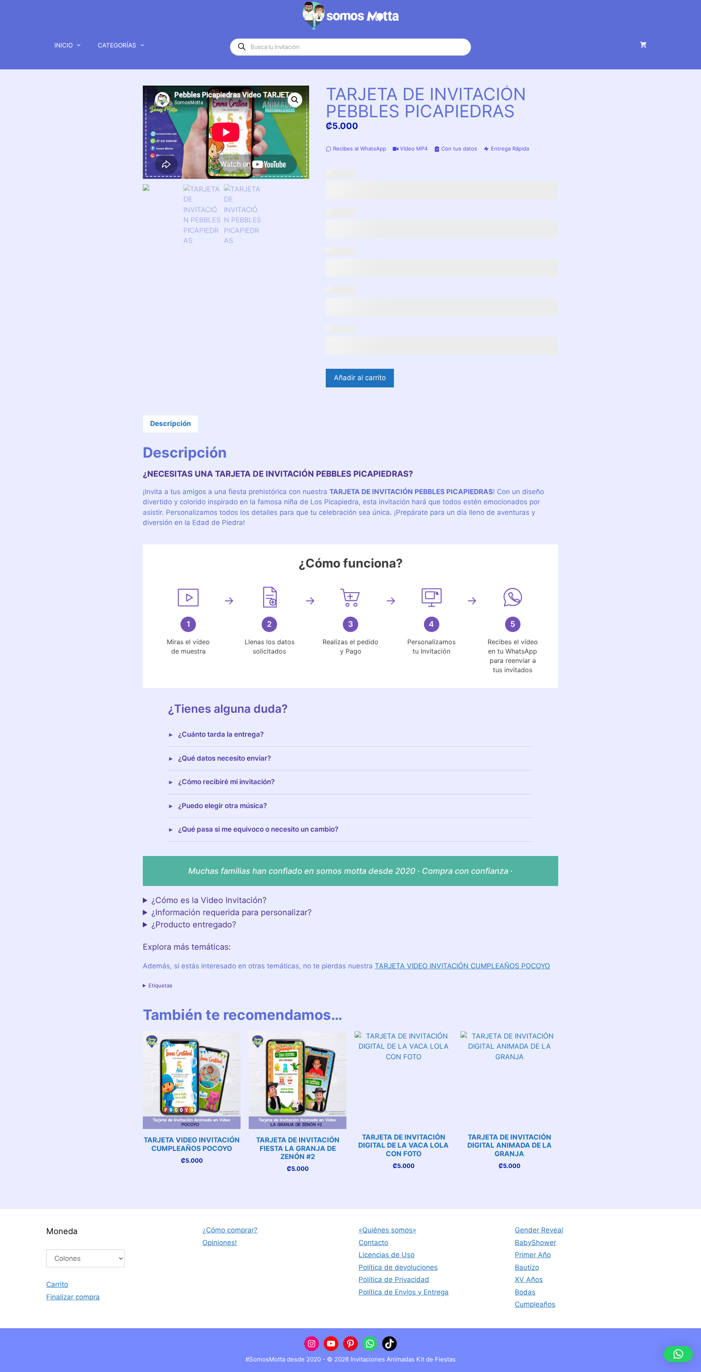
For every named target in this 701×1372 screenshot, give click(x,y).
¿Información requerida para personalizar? (231, 912)
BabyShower (535, 1243)
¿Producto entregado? (193, 924)
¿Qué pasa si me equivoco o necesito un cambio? (258, 829)
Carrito (57, 1284)
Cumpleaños (535, 1304)
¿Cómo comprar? (230, 1230)
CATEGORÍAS (117, 45)
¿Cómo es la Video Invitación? (209, 900)
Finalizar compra (73, 1297)
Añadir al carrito (360, 378)
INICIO (63, 45)
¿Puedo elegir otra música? (222, 806)
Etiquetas (160, 985)
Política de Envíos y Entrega (404, 1292)
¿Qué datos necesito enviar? (224, 758)
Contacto (373, 1243)
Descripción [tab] (170, 423)
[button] (295, 99)
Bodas (525, 1292)
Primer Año (533, 1255)
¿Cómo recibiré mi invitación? (226, 782)
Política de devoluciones (398, 1267)
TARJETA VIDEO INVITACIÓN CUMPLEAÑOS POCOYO (462, 966)
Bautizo (527, 1267)
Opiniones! (219, 1243)
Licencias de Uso (387, 1255)
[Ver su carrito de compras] (643, 45)
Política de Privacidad (394, 1279)
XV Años (529, 1279)
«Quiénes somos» (387, 1230)
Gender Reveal (539, 1230)
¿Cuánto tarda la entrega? (221, 734)
